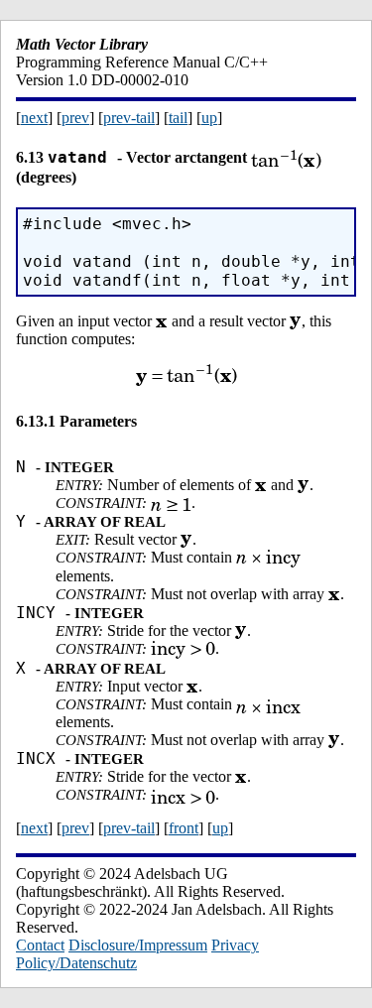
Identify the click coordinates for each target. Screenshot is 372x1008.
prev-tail (129, 117)
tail (178, 117)
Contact (40, 945)
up (209, 117)
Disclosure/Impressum (137, 945)
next (34, 117)
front (183, 827)
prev (75, 117)
